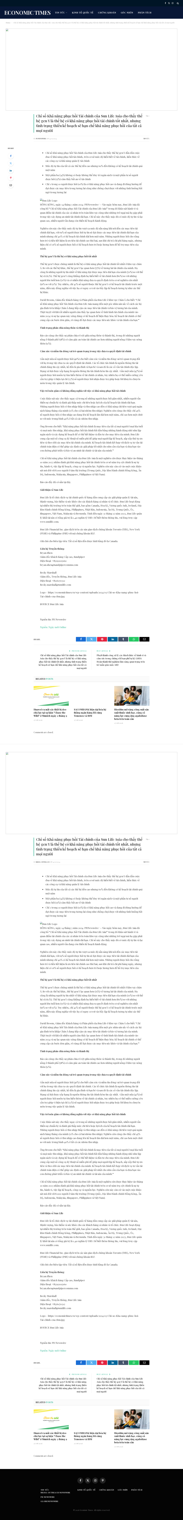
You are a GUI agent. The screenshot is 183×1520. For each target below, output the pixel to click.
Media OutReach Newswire (55, 1492)
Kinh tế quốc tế (82, 12)
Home (8, 22)
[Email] (11, 185)
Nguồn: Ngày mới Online (53, 627)
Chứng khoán (107, 12)
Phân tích (145, 12)
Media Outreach (42, 862)
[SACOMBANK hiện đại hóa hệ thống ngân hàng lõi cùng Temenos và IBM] (91, 696)
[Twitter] (11, 163)
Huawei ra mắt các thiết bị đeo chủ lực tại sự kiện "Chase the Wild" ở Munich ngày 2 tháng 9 (50, 712)
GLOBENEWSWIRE (49, 1501)
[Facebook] (11, 156)
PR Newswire (41, 138)
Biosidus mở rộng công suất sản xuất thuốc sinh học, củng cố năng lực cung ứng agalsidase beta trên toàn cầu (131, 714)
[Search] (177, 3)
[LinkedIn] (11, 170)
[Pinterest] (11, 178)
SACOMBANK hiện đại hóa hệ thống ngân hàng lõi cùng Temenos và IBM (90, 712)
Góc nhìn (127, 12)
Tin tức (60, 12)
